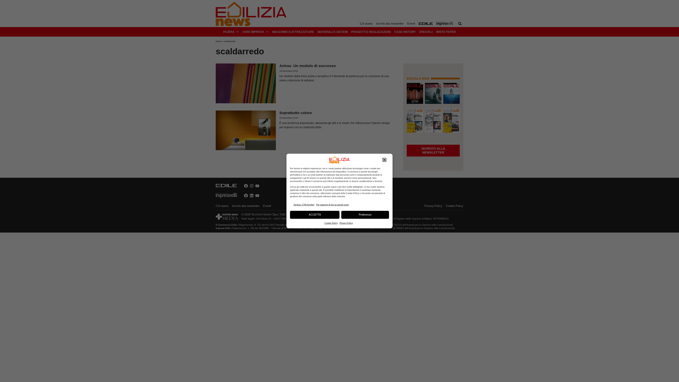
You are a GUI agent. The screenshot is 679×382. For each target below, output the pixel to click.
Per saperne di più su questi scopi (332, 205)
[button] (384, 160)
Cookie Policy (331, 223)
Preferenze (365, 214)
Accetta (315, 214)
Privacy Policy (346, 223)
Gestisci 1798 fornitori (304, 205)
